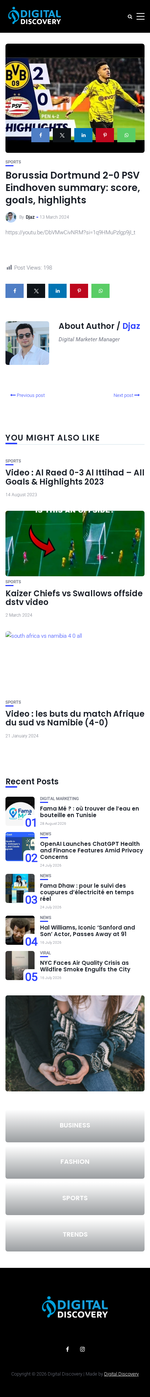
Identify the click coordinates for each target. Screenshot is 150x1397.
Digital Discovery (121, 1374)
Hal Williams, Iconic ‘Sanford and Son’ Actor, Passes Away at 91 (87, 931)
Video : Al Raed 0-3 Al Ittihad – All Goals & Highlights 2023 (75, 477)
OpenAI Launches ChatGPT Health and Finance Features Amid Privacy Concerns (91, 850)
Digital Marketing (59, 799)
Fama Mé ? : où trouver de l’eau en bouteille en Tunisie (89, 812)
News (45, 834)
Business (75, 1125)
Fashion (75, 1161)
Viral (45, 953)
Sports (13, 162)
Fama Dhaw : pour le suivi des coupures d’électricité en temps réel (87, 892)
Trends (75, 1234)
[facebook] (40, 135)
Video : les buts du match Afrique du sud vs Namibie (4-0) (75, 718)
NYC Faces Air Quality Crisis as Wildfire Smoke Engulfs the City (85, 966)
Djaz (30, 217)
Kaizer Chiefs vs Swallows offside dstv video (74, 598)
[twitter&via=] (62, 135)
